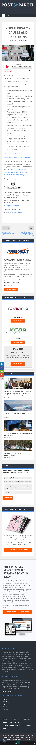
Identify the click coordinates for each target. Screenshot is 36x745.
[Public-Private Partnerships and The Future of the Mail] (18, 448)
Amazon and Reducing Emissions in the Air (17, 414)
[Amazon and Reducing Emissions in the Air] (18, 408)
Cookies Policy (16, 719)
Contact (5, 709)
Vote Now (8, 498)
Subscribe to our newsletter (17, 612)
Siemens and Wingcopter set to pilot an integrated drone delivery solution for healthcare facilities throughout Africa (17, 393)
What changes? (10, 492)
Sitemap (4, 719)
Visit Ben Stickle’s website (12, 153)
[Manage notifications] (4, 740)
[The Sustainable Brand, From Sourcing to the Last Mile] (18, 428)
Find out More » (10, 672)
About (5, 707)
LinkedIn (18, 212)
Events (5, 704)
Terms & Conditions (10, 725)
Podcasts (21, 40)
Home (5, 699)
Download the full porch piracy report (17, 157)
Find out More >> (7, 691)
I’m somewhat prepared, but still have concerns (18, 482)
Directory (6, 702)
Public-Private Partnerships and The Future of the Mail (16, 454)
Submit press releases (11, 722)
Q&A (4, 728)
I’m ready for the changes (12, 478)
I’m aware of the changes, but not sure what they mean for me (16, 487)
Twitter (9, 212)
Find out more (10, 289)
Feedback (27, 719)
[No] (33, 739)
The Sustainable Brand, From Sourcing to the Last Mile (18, 434)
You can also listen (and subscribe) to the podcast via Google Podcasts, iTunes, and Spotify (16, 172)
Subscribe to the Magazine (18, 549)
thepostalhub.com (12, 206)
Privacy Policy (26, 725)
